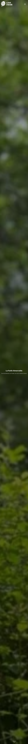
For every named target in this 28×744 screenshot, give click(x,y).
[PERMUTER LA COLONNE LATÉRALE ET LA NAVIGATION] (25, 4)
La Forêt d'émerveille (14, 371)
